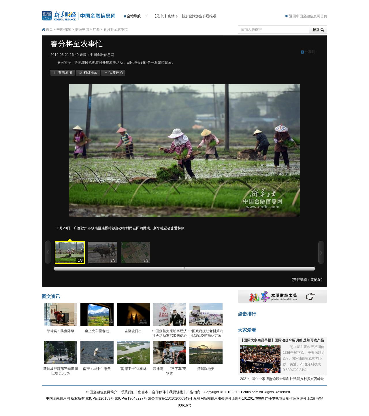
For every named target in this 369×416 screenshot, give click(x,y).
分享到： (311, 52)
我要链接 (176, 392)
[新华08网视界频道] (282, 302)
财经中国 (82, 29)
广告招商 (193, 392)
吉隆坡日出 (133, 331)
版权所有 (78, 398)
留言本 (143, 392)
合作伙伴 (159, 392)
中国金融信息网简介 (101, 392)
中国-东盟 (64, 29)
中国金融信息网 (58, 398)
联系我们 (128, 392)
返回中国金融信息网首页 (308, 16)
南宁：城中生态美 (97, 369)
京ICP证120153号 (100, 398)
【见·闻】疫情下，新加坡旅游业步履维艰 (184, 16)
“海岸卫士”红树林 (133, 369)
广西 (96, 29)
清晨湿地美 (205, 369)
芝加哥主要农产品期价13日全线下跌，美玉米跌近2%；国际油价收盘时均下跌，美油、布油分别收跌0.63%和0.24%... (304, 358)
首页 (49, 29)
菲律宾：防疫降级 (60, 331)
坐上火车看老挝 (97, 331)
